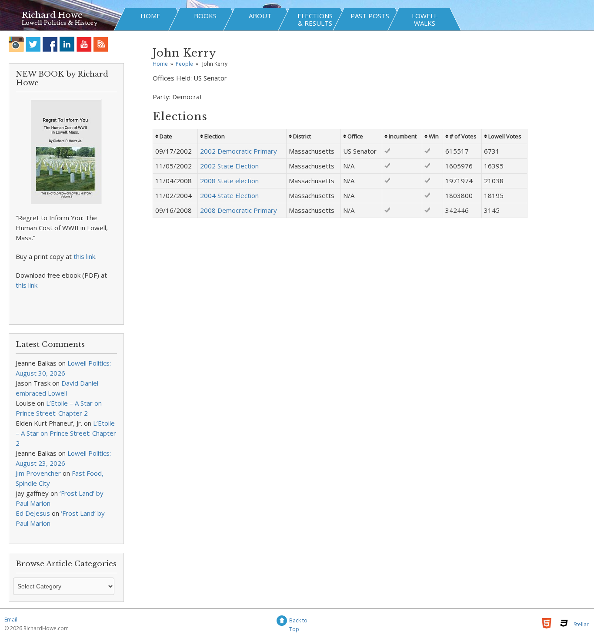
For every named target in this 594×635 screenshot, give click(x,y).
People (184, 63)
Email (10, 619)
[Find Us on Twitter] (33, 44)
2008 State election (229, 180)
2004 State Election (229, 195)
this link (84, 256)
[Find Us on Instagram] (16, 44)
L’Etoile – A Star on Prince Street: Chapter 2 (66, 433)
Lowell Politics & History (59, 23)
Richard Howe (52, 15)
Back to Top (298, 622)
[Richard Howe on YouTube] (84, 44)
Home (160, 63)
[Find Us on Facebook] (50, 44)
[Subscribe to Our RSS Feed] (101, 44)
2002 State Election (229, 165)
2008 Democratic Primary (238, 210)
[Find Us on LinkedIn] (67, 44)
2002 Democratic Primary (238, 151)
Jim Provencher (38, 473)
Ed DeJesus (33, 513)
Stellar (581, 624)
